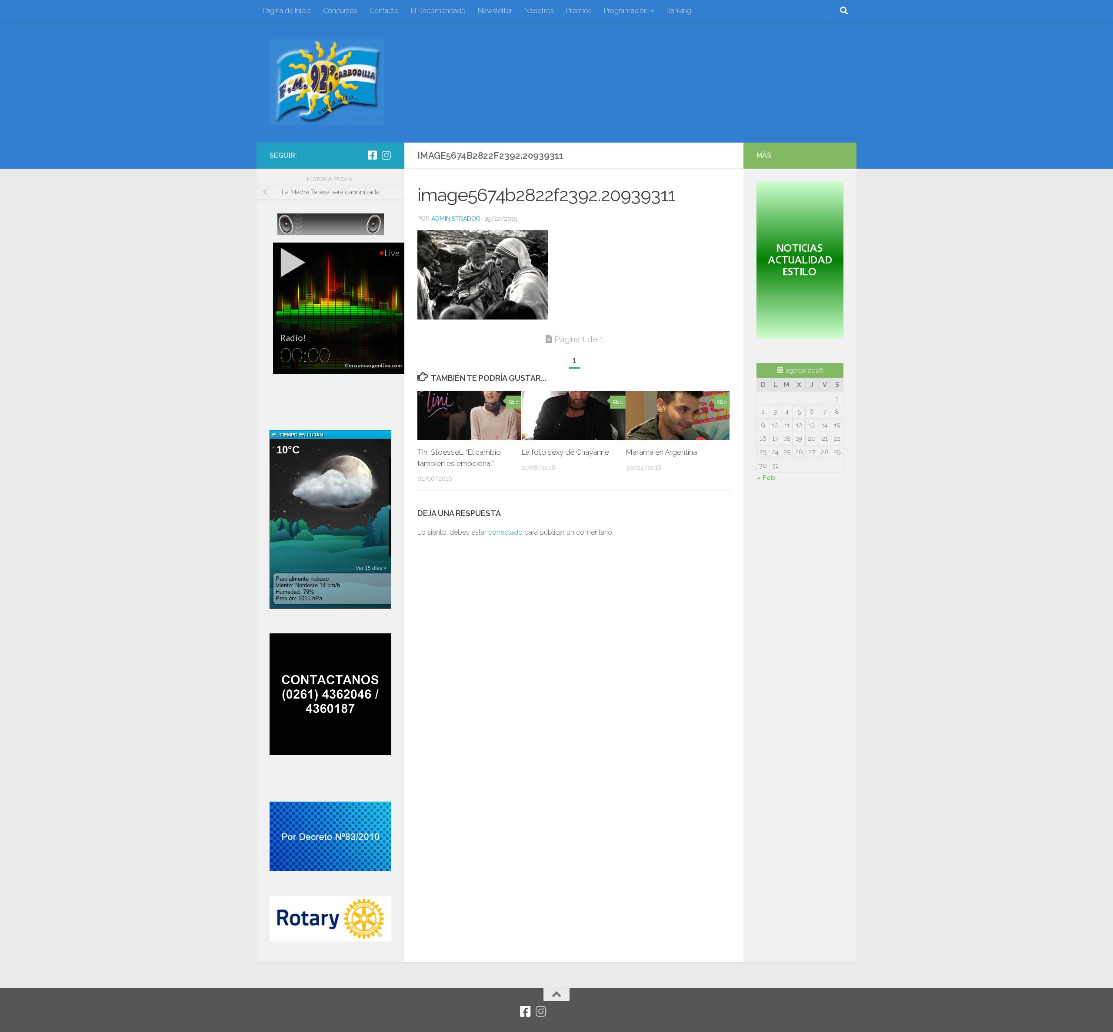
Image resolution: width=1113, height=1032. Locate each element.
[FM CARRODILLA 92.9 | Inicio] (327, 82)
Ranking (678, 11)
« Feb (765, 478)
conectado (505, 532)
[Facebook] (372, 155)
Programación (626, 11)
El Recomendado (438, 11)
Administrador (455, 218)
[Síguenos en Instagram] (386, 155)
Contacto (384, 11)
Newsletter (495, 11)
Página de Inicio (287, 11)
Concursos (340, 11)
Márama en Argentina (661, 452)
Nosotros (539, 11)
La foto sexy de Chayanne (565, 452)
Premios (579, 11)
